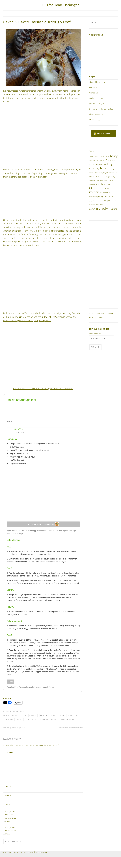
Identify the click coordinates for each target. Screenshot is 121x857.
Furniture (96, 176)
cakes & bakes (18, 711)
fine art (114, 173)
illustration (105, 184)
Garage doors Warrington (99, 313)
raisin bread (72, 715)
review (91, 205)
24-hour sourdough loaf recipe (18, 316)
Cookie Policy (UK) (96, 98)
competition (99, 165)
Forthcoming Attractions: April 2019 (14, 728)
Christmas (110, 160)
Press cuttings (94, 119)
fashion (109, 173)
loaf (53, 715)
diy (94, 172)
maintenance (93, 197)
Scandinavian (99, 204)
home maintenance (101, 180)
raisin (61, 715)
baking (14, 715)
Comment (10, 752)
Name (8, 787)
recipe (20, 719)
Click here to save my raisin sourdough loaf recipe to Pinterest (43, 388)
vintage (111, 208)
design (91, 173)
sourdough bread (48, 719)
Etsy (104, 173)
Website (8, 804)
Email (8, 796)
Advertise (93, 87)
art (104, 156)
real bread (9, 719)
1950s (91, 156)
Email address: (95, 333)
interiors (94, 192)
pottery (100, 196)
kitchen (103, 192)
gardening (111, 176)
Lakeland (39, 245)
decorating (110, 169)
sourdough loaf (67, 719)
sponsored (97, 208)
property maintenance (95, 201)
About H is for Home (97, 82)
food (91, 176)
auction (108, 156)
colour (91, 164)
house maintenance (94, 184)
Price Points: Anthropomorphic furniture (71, 728)
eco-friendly (99, 173)
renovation (114, 201)
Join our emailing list (97, 103)
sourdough (31, 719)
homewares (111, 180)
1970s (101, 156)
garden (104, 176)
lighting (108, 192)
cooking (44, 715)
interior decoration (99, 188)
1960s (96, 156)
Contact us (93, 93)
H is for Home (41, 852)
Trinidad (7, 94)
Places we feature (96, 114)
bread (23, 715)
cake (97, 160)
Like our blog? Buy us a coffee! (101, 109)
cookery (33, 715)
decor (103, 168)
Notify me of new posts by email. (10, 830)
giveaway (92, 180)
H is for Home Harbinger (60, 5)
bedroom (92, 160)
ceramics (102, 160)
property (108, 196)
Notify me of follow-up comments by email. (10, 816)
